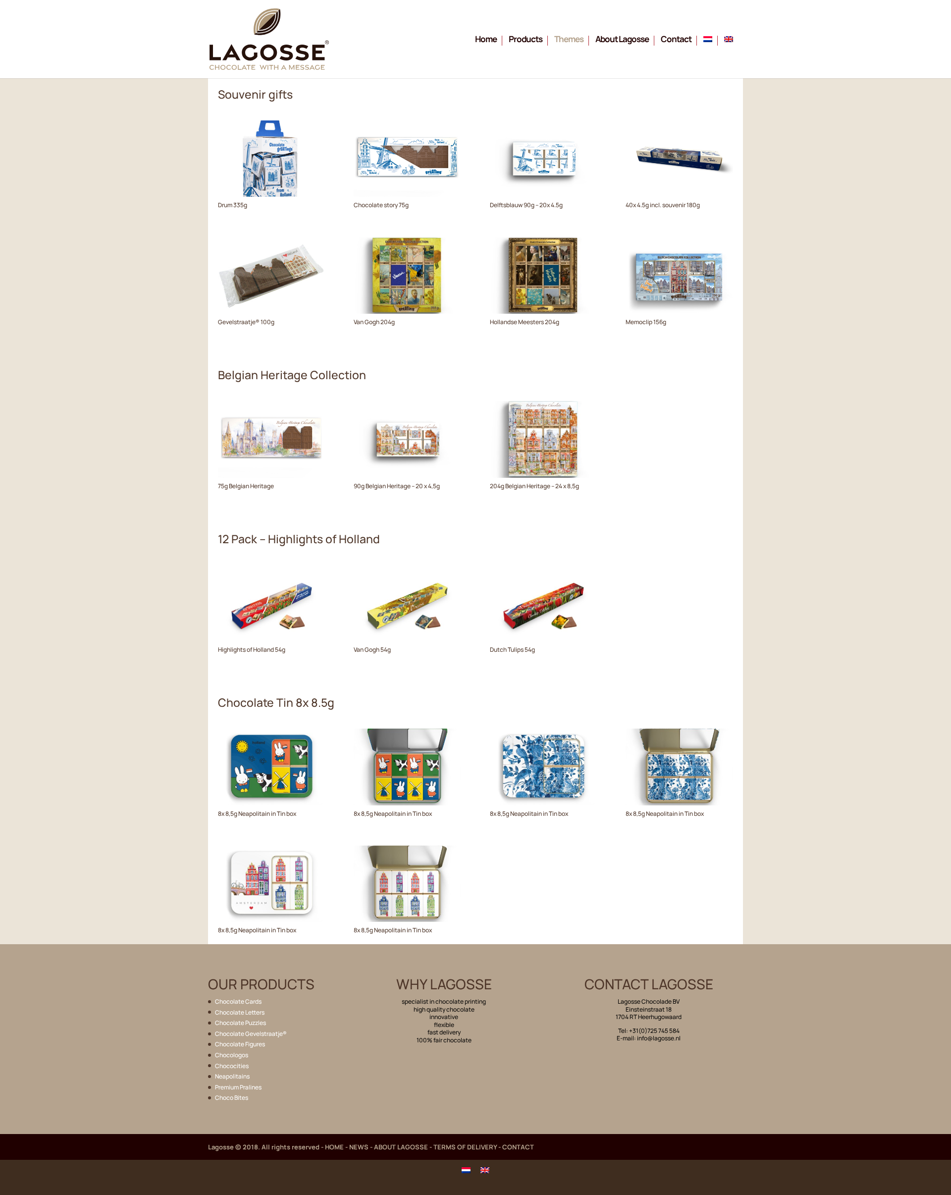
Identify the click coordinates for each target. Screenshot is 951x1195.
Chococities (232, 1066)
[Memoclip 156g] (679, 311)
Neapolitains (232, 1076)
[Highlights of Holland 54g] (271, 638)
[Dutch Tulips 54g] (543, 638)
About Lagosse (622, 40)
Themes (568, 40)
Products (525, 40)
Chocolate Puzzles (240, 1023)
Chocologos (231, 1055)
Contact (676, 40)
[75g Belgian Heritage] (271, 475)
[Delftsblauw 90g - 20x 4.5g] (543, 194)
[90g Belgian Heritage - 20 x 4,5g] (407, 475)
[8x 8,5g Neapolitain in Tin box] (271, 802)
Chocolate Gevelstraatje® (251, 1033)
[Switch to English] (485, 1170)
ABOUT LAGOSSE (401, 1146)
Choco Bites (231, 1097)
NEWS (359, 1146)
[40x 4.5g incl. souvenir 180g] (679, 194)
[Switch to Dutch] (710, 57)
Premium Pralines (238, 1087)
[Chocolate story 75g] (407, 194)
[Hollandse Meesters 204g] (543, 311)
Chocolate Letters (239, 1012)
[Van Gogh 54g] (407, 638)
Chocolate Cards (238, 1001)
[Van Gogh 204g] (407, 311)
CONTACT (518, 1146)
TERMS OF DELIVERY (465, 1146)
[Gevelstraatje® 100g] (271, 311)
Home (486, 40)
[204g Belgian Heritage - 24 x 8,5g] (543, 475)
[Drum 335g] (271, 194)
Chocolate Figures (240, 1044)
